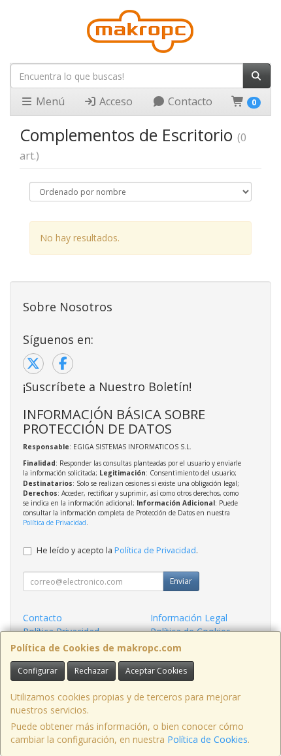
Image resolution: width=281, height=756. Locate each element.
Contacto (188, 101)
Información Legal (188, 617)
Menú (49, 101)
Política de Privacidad (54, 522)
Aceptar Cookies (156, 670)
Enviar (181, 581)
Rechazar (91, 670)
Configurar (38, 670)
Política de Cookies (207, 739)
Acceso (115, 101)
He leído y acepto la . (117, 550)
